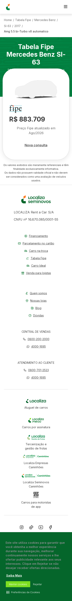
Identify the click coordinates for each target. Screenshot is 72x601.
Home (8, 20)
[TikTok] (31, 528)
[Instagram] (21, 528)
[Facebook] (50, 528)
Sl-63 (7, 26)
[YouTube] (40, 528)
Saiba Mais (14, 575)
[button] (36, 346)
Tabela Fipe (23, 20)
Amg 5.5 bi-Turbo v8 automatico (26, 31)
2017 (17, 26)
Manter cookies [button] (18, 584)
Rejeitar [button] (37, 584)
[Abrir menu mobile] (65, 7)
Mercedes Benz (45, 20)
